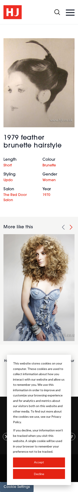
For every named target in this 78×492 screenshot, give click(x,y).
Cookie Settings (17, 487)
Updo (8, 180)
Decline (39, 474)
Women (49, 180)
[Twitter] (6, 436)
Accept (39, 462)
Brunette (49, 165)
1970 (46, 195)
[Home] (12, 12)
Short (7, 165)
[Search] (57, 12)
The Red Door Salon (15, 197)
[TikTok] (71, 436)
